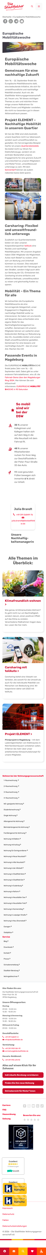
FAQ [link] (4, 1110)
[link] (41, 1251)
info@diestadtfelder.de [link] (14, 1040)
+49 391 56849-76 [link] (24, 514)
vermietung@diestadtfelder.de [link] (16, 1051)
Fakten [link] (5, 1220)
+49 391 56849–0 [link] (12, 1037)
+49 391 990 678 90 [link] (12, 1060)
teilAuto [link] (28, 246)
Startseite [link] (6, 17)
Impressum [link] (7, 1208)
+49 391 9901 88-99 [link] (12, 1048)
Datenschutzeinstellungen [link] (14, 1226)
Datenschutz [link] (8, 1214)
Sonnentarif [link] (10, 170)
